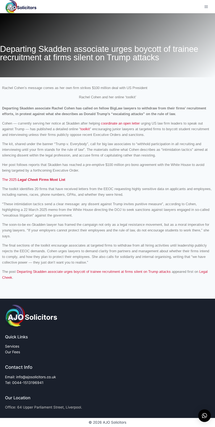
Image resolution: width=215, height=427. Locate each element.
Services (12, 346)
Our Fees (12, 352)
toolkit (85, 129)
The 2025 (33, 180)
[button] (204, 415)
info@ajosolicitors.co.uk (36, 377)
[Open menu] (206, 6)
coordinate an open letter (120, 123)
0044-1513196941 (27, 383)
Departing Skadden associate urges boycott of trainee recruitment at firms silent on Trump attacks (94, 272)
